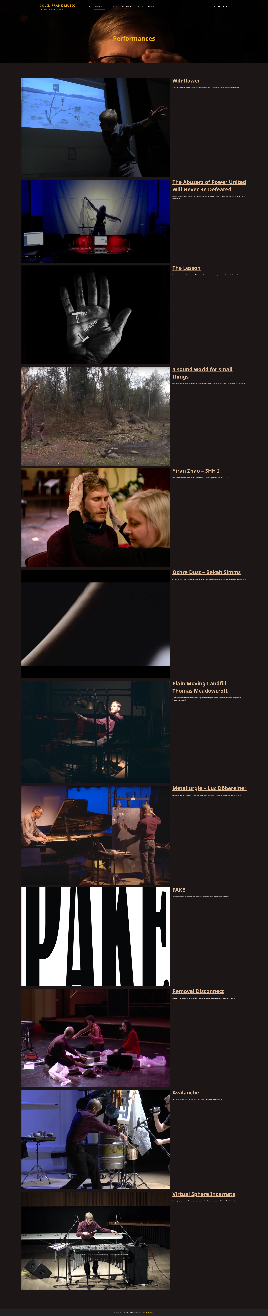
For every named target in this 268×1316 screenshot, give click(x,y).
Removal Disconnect (198, 991)
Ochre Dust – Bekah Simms (206, 572)
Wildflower (186, 80)
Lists (139, 7)
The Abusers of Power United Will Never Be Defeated (209, 185)
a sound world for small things (202, 373)
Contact (151, 7)
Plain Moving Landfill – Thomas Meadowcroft (201, 687)
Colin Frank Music (57, 5)
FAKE (178, 889)
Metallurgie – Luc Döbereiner (209, 788)
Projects (113, 7)
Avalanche (185, 1092)
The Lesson (186, 267)
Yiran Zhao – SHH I (195, 470)
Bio (88, 7)
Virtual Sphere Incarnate (203, 1193)
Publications (127, 7)
